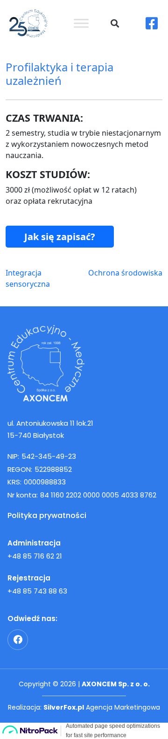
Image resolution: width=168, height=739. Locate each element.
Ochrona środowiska (125, 273)
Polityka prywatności (46, 515)
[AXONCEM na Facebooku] (17, 639)
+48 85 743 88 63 (37, 591)
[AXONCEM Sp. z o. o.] (84, 363)
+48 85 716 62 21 (34, 556)
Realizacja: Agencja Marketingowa (84, 707)
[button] (114, 23)
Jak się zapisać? (59, 236)
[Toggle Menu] (81, 23)
